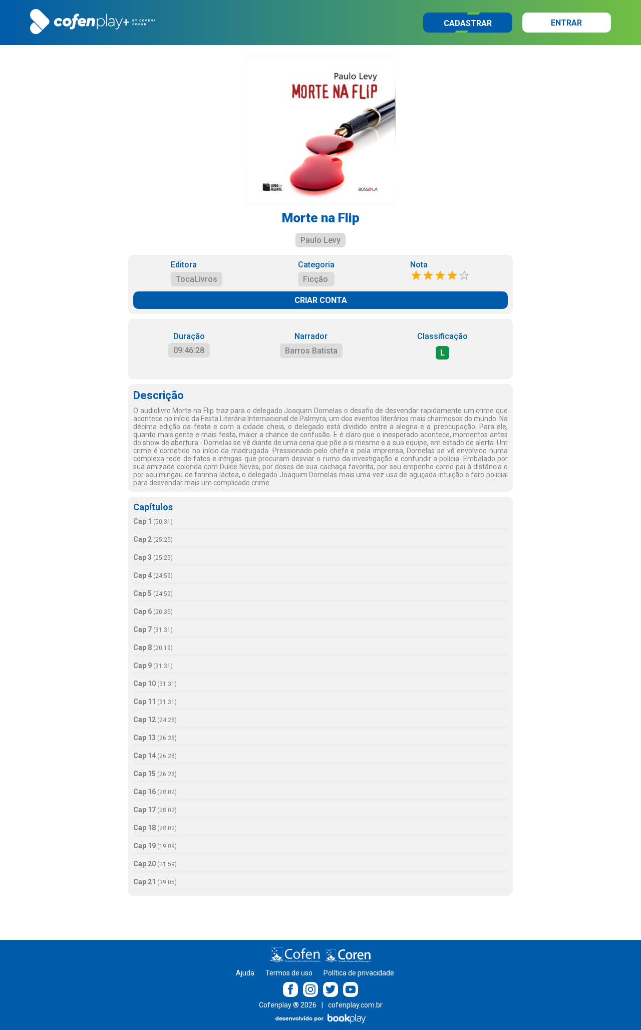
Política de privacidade (359, 973)
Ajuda (245, 973)
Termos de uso (288, 973)
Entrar (566, 23)
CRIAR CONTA (320, 300)
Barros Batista (311, 351)
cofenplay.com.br (355, 1005)
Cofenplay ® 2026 (287, 1005)
